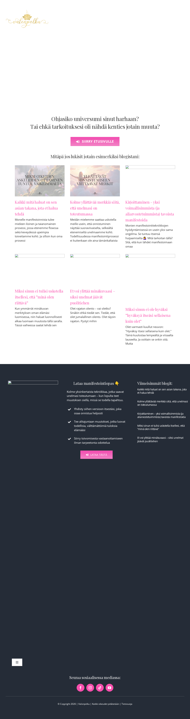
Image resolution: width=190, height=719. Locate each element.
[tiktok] (100, 688)
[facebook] (80, 688)
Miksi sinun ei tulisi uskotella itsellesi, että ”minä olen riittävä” (39, 296)
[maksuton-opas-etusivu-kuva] (33, 382)
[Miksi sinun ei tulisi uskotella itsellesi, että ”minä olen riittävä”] (40, 269)
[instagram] (90, 688)
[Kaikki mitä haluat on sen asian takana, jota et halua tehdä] (40, 181)
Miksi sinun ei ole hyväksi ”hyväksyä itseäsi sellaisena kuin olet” (148, 315)
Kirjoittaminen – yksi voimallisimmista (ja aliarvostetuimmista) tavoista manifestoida (161, 415)
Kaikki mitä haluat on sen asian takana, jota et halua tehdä (36, 208)
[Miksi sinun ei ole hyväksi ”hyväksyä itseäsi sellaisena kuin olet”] (150, 279)
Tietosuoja (127, 703)
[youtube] (109, 688)
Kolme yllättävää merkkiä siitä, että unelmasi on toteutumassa (95, 208)
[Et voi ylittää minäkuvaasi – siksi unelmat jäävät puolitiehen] (95, 269)
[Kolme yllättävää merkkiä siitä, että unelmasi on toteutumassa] (95, 181)
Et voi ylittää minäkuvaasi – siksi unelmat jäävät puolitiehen (92, 296)
